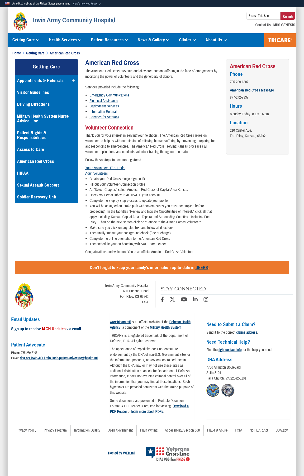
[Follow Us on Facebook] (162, 300)
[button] (87, 3)
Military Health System (165, 327)
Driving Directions (33, 104)
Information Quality (87, 430)
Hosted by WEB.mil (121, 453)
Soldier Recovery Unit (36, 197)
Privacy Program (55, 430)
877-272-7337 (239, 97)
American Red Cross (35, 161)
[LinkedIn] (195, 300)
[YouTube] (184, 300)
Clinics (185, 40)
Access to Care (30, 149)
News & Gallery (151, 40)
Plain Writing (148, 430)
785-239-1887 (239, 82)
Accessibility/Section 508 (182, 430)
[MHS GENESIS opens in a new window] (284, 25)
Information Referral (103, 111)
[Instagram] (206, 300)
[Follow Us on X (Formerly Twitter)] (172, 300)
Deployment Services (104, 106)
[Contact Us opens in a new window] (263, 25)
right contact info (230, 349)
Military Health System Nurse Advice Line (43, 119)
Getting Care (23, 40)
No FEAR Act (259, 430)
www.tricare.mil (120, 322)
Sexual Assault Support (38, 185)
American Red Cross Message (252, 90)
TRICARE (280, 40)
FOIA (238, 430)
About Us (213, 40)
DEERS (201, 267)
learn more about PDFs (147, 411)
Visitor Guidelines (33, 92)
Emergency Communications (109, 95)
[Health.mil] (227, 389)
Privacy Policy (26, 430)
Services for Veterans (104, 117)
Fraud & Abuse (217, 430)
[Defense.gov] (212, 389)
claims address (246, 332)
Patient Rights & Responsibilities (31, 135)
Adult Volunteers (96, 173)
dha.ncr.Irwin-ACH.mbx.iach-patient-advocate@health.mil (59, 358)
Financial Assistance (104, 100)
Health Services (63, 40)
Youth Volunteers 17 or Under (105, 168)
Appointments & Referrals (40, 80)
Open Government (120, 430)
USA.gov (282, 430)
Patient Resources (107, 40)
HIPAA (23, 173)
